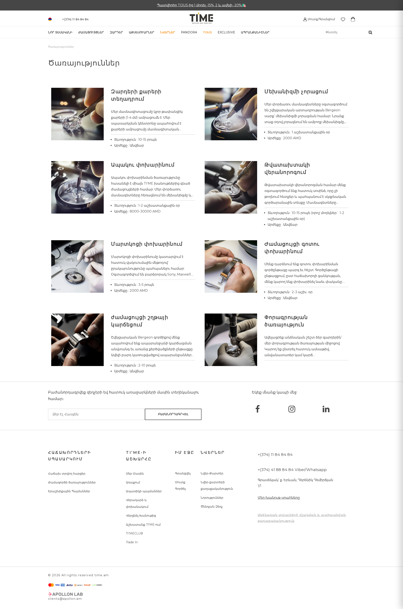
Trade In (132, 542)
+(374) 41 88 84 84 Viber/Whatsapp (292, 469)
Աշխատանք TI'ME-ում (143, 524)
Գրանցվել (183, 473)
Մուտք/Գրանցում (321, 19)
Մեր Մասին (135, 473)
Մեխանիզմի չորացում (296, 91)
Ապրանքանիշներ (255, 32)
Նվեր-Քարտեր (212, 473)
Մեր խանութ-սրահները (279, 498)
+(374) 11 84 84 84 (275, 454)
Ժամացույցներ (91, 32)
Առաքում (133, 482)
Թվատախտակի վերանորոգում (287, 168)
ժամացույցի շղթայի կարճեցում (139, 321)
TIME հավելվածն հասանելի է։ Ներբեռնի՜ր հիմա (202, 5)
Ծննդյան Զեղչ (212, 506)
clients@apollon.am (65, 599)
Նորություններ (212, 498)
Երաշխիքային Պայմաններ (69, 491)
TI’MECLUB (134, 533)
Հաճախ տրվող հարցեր (66, 473)
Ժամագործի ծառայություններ (72, 482)
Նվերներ (167, 32)
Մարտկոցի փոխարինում (146, 244)
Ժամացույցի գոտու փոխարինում (291, 247)
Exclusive (226, 32)
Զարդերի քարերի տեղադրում (136, 95)
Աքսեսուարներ (141, 32)
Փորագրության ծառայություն (285, 321)
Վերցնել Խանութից (141, 515)
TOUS (207, 32)
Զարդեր (116, 32)
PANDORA (189, 32)
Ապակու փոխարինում (142, 165)
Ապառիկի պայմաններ (144, 491)
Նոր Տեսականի (60, 32)
